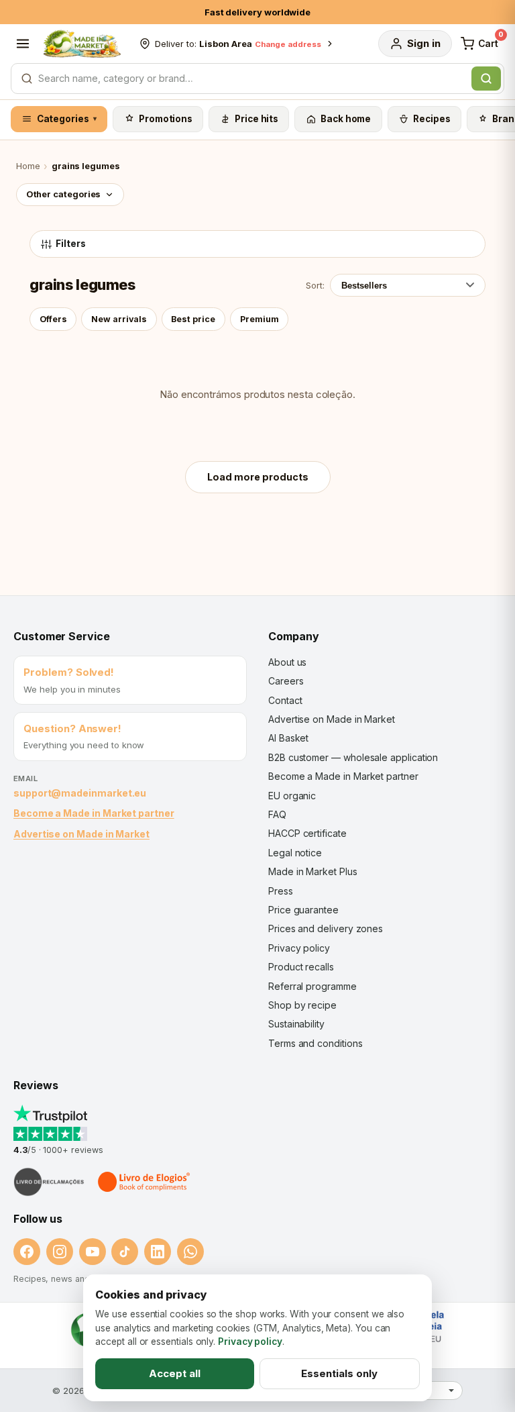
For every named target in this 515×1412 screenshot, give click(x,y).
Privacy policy (299, 948)
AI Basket (288, 738)
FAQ (277, 814)
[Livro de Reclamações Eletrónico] (48, 1182)
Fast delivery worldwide (257, 12)
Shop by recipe (302, 1005)
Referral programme (312, 986)
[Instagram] (59, 1251)
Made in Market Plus (312, 871)
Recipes (431, 118)
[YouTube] (92, 1251)
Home (28, 166)
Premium (259, 319)
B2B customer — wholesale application (353, 757)
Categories (67, 118)
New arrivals (119, 319)
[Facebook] (26, 1251)
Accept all (175, 1373)
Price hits (256, 118)
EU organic (292, 795)
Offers (53, 319)
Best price (193, 319)
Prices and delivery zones (325, 928)
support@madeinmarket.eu (79, 793)
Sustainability (296, 1023)
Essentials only (339, 1373)
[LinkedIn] (157, 1251)
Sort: (315, 285)
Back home (346, 118)
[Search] (486, 78)
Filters (71, 243)
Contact (285, 700)
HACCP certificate (307, 833)
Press (280, 891)
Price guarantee (303, 909)
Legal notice (295, 852)
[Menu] (23, 44)
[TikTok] (124, 1251)
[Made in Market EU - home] (82, 44)
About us (287, 662)
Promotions (165, 118)
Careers (285, 681)
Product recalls (301, 966)
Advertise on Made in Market (81, 834)
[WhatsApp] (190, 1251)
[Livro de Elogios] (144, 1182)
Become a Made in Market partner (93, 813)
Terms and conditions (315, 1043)
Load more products (257, 477)
